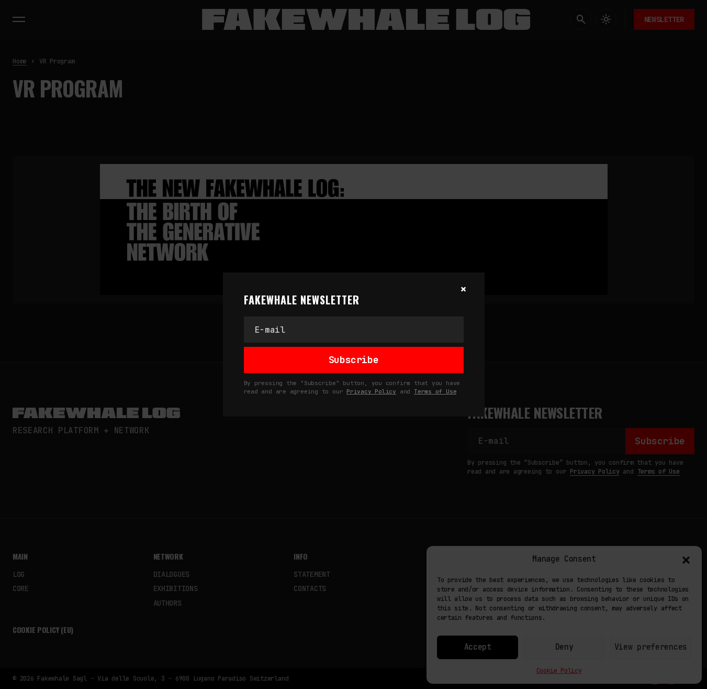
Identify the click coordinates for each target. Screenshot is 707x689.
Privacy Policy (371, 391)
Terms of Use (435, 391)
